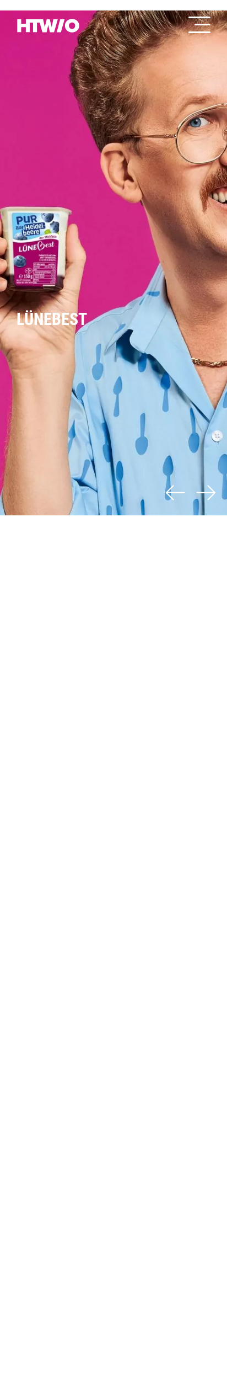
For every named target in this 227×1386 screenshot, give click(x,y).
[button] (175, 494)
